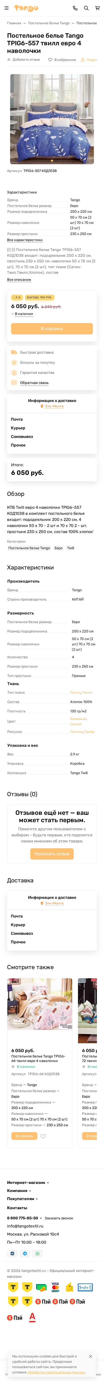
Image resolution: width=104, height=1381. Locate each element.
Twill (70, 548)
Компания (17, 1191)
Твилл (87, 692)
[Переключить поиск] (86, 8)
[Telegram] (25, 1253)
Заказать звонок (59, 1218)
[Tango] (26, 7)
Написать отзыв (52, 854)
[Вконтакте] (12, 1253)
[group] (52, 119)
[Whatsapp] (37, 1253)
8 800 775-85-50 (22, 1218)
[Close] (90, 1356)
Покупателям (20, 1199)
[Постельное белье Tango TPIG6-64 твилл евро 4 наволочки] (39, 1010)
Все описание (19, 280)
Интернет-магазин (26, 1183)
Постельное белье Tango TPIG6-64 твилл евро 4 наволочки (38, 1058)
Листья (76, 732)
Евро (59, 548)
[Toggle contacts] (75, 8)
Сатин (75, 692)
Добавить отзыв (26, 59)
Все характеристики (25, 240)
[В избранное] (43, 1136)
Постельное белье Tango (29, 548)
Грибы (89, 732)
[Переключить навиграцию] (6, 8)
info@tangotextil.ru (25, 1226)
